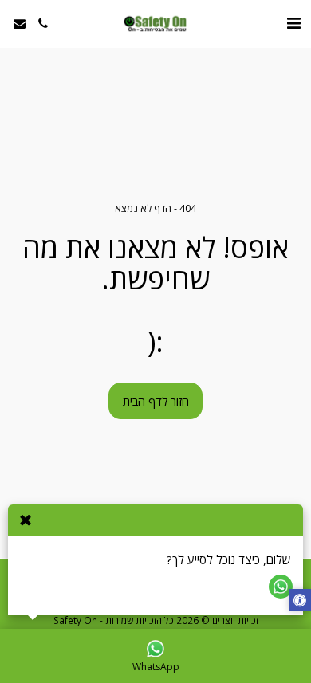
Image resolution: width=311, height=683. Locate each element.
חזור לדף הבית (156, 401)
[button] (293, 22)
